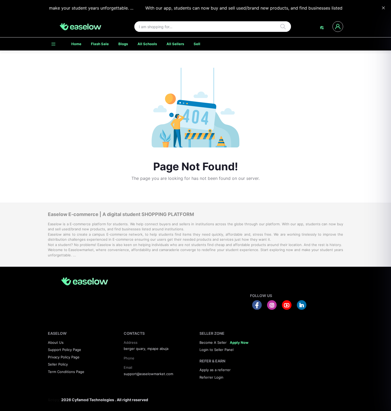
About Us (56, 342)
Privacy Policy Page (64, 357)
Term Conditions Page (66, 372)
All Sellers (175, 44)
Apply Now (239, 342)
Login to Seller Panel (216, 350)
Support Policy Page (64, 350)
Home (76, 44)
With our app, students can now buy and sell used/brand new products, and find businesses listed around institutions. (259, 8)
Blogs (123, 44)
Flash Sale (100, 44)
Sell (197, 44)
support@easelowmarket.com (148, 374)
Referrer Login (211, 377)
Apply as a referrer (215, 370)
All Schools (147, 44)
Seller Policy (58, 364)
